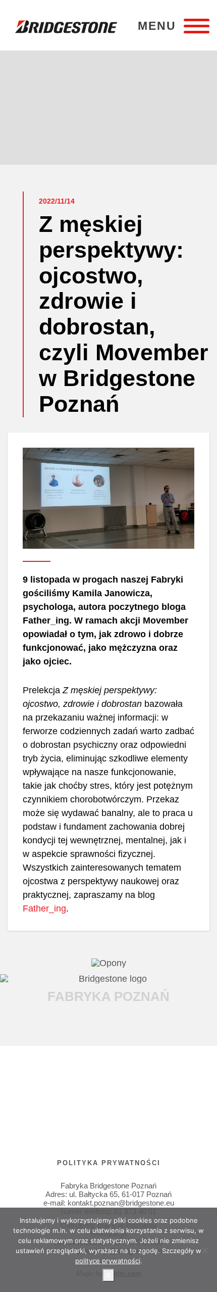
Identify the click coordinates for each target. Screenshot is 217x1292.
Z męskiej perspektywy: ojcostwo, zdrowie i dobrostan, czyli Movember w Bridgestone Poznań (123, 314)
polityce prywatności (107, 1261)
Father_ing (44, 908)
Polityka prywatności (108, 1163)
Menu (157, 26)
